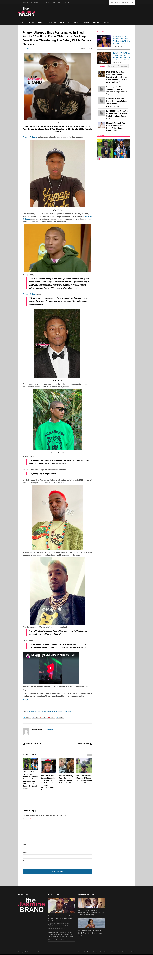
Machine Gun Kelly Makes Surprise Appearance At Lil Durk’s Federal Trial (66, 779)
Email (25, 852)
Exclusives (64, 22)
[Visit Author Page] (26, 731)
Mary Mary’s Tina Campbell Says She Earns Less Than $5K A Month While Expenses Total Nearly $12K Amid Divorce (48, 783)
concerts (37, 711)
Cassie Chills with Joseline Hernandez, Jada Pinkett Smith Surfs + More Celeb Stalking (91, 912)
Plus (44, 717)
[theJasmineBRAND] (26, 11)
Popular (101, 66)
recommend (67, 711)
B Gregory (28, 48)
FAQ (58, 2)
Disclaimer (81, 951)
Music (86, 22)
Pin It (52, 717)
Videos (77, 22)
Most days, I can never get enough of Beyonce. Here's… (116, 90)
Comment (27, 819)
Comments (122, 66)
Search (126, 951)
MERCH (106, 22)
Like (36, 717)
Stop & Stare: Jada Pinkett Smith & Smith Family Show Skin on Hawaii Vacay (90, 932)
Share (61, 717)
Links (133, 951)
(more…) (116, 77)
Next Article (83, 743)
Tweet (28, 717)
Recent (111, 66)
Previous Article (33, 743)
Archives (118, 951)
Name (25, 844)
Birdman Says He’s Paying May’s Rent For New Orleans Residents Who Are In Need (60, 918)
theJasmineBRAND (34, 952)
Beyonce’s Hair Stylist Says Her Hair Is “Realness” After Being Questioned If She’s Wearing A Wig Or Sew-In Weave (61, 934)
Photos (96, 22)
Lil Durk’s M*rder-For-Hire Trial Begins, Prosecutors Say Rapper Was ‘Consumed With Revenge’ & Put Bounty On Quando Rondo (30, 780)
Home (47, 2)
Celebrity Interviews (47, 22)
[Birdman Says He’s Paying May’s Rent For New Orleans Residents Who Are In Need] (61, 905)
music (49, 711)
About (53, 2)
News (31, 22)
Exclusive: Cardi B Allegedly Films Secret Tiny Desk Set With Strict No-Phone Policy (121, 39)
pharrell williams (57, 711)
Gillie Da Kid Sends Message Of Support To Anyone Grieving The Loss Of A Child (84, 779)
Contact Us (65, 2)
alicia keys (30, 711)
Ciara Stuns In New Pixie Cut (57, 940)
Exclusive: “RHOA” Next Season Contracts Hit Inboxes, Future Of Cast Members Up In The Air (121, 56)
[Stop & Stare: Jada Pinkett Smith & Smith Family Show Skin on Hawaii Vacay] (91, 923)
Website (26, 861)
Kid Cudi (44, 711)
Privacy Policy (92, 951)
